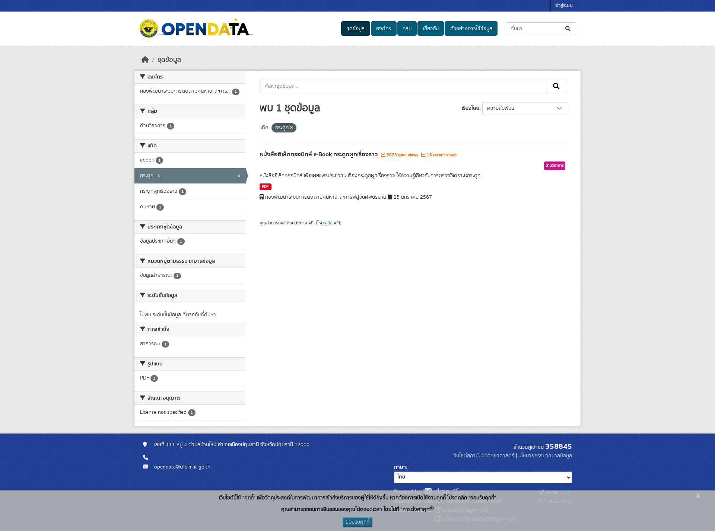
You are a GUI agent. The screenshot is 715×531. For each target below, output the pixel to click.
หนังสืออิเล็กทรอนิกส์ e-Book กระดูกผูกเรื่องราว (319, 154)
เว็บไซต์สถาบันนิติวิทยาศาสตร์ (483, 456)
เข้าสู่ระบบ (563, 5)
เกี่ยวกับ (431, 28)
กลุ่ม (407, 28)
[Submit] (568, 28)
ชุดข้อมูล (355, 28)
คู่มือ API (332, 223)
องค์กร (383, 28)
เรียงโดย (470, 108)
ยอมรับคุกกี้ (357, 522)
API (311, 223)
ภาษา (400, 467)
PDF (265, 187)
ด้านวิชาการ (555, 165)
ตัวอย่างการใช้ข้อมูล (471, 28)
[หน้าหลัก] (145, 60)
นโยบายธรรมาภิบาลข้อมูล (545, 456)
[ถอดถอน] (291, 128)
